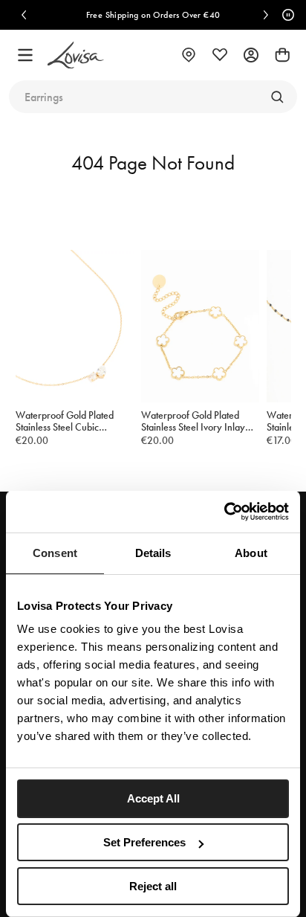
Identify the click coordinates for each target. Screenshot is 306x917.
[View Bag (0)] (282, 55)
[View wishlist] (220, 55)
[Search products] (277, 96)
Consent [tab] (55, 553)
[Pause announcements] (286, 15)
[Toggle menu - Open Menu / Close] (25, 55)
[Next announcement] (266, 15)
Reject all (153, 886)
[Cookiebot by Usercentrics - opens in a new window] (224, 511)
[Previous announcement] (24, 15)
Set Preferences (144, 842)
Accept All (153, 798)
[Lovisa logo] (76, 55)
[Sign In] (251, 55)
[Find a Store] (189, 55)
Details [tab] (153, 553)
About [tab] (251, 553)
